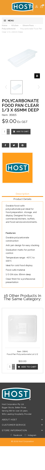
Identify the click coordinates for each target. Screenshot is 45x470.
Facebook (18, 435)
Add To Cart (21, 131)
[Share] (5, 145)
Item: (5, 114)
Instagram (32, 435)
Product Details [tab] (23, 199)
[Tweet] (14, 145)
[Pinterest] (22, 145)
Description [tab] (22, 193)
